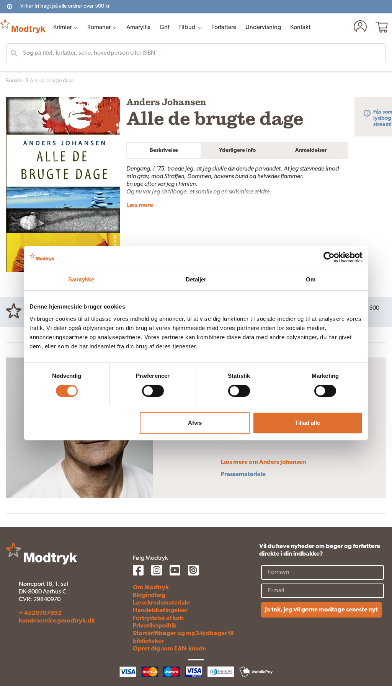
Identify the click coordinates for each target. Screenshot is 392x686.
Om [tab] (310, 279)
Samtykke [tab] (81, 279)
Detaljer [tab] (196, 279)
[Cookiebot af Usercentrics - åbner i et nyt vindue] (329, 257)
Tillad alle (307, 422)
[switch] (153, 391)
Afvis (195, 422)
